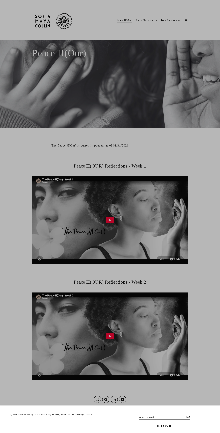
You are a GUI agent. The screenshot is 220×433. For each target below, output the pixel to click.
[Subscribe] (188, 417)
